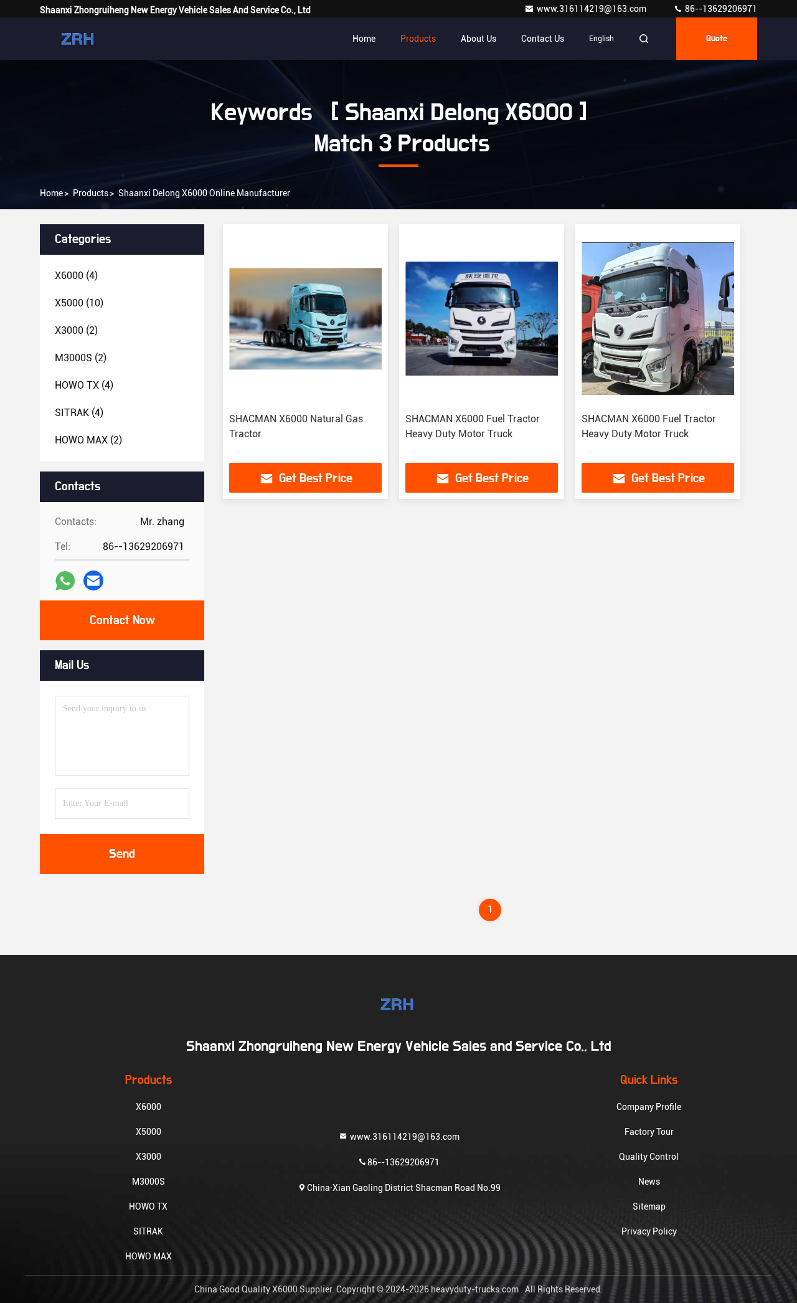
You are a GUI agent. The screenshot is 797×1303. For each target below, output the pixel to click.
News (649, 1182)
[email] (93, 580)
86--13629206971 (720, 9)
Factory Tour (649, 1132)
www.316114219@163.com (592, 9)
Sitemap (649, 1206)
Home (363, 39)
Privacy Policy (649, 1231)
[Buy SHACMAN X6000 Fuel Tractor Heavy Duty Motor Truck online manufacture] (481, 318)
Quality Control (649, 1157)
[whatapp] (65, 581)
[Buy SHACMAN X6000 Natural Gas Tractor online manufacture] (305, 318)
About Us (478, 39)
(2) (76, 330)
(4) (76, 276)
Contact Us (542, 39)
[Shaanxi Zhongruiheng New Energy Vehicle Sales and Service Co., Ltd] (79, 39)
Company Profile (648, 1107)
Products (418, 39)
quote (716, 38)
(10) (79, 303)
